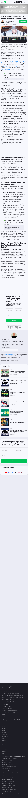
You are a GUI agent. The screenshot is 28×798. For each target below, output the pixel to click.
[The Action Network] (5, 2)
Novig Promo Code (6, 770)
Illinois (3, 738)
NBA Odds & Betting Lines (8, 691)
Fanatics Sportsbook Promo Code (9, 758)
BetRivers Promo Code (7, 787)
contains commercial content (10, 354)
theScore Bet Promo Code (8, 781)
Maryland (4, 728)
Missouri (4, 751)
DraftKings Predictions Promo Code (10, 772)
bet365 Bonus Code (6, 762)
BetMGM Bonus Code (7, 760)
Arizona (3, 730)
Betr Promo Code (6, 795)
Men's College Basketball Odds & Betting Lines (12, 695)
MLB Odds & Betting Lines (8, 699)
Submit (14, 320)
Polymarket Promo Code (7, 764)
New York (4, 724)
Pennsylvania (5, 736)
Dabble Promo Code (6, 791)
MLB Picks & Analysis (7, 714)
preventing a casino (6, 69)
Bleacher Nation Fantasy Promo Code (10, 793)
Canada (3, 753)
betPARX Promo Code (7, 783)
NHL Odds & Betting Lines (8, 701)
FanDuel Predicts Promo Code (9, 766)
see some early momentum (10, 66)
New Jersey (4, 734)
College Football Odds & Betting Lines (10, 693)
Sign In (24, 2)
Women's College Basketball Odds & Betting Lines (13, 697)
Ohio (3, 742)
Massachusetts (5, 744)
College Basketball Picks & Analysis (10, 712)
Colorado (4, 732)
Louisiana (4, 726)
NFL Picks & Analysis (6, 706)
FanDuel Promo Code (7, 779)
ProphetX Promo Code (7, 775)
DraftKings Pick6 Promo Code (9, 789)
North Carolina (5, 749)
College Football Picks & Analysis (9, 710)
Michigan (4, 740)
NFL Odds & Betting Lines (8, 689)
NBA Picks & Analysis (7, 708)
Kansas (3, 747)
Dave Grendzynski (9, 21)
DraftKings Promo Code (7, 777)
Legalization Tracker (6, 721)
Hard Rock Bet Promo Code (8, 785)
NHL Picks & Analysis (7, 717)
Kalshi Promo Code (6, 768)
